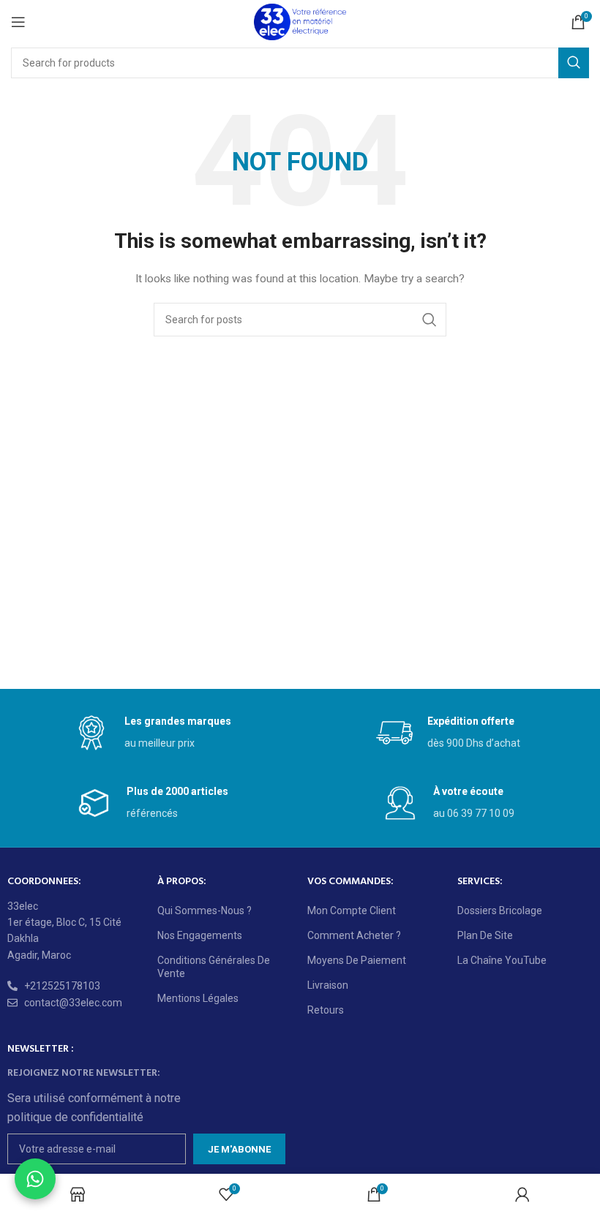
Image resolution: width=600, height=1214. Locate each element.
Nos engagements (199, 935)
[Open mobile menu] (18, 22)
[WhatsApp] (35, 1178)
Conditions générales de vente (213, 966)
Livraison (327, 985)
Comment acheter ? (354, 935)
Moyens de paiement (356, 960)
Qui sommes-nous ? (204, 910)
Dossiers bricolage (499, 910)
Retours (325, 1010)
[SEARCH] (573, 63)
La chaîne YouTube (502, 960)
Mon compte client (351, 910)
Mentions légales (198, 998)
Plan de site (485, 935)
